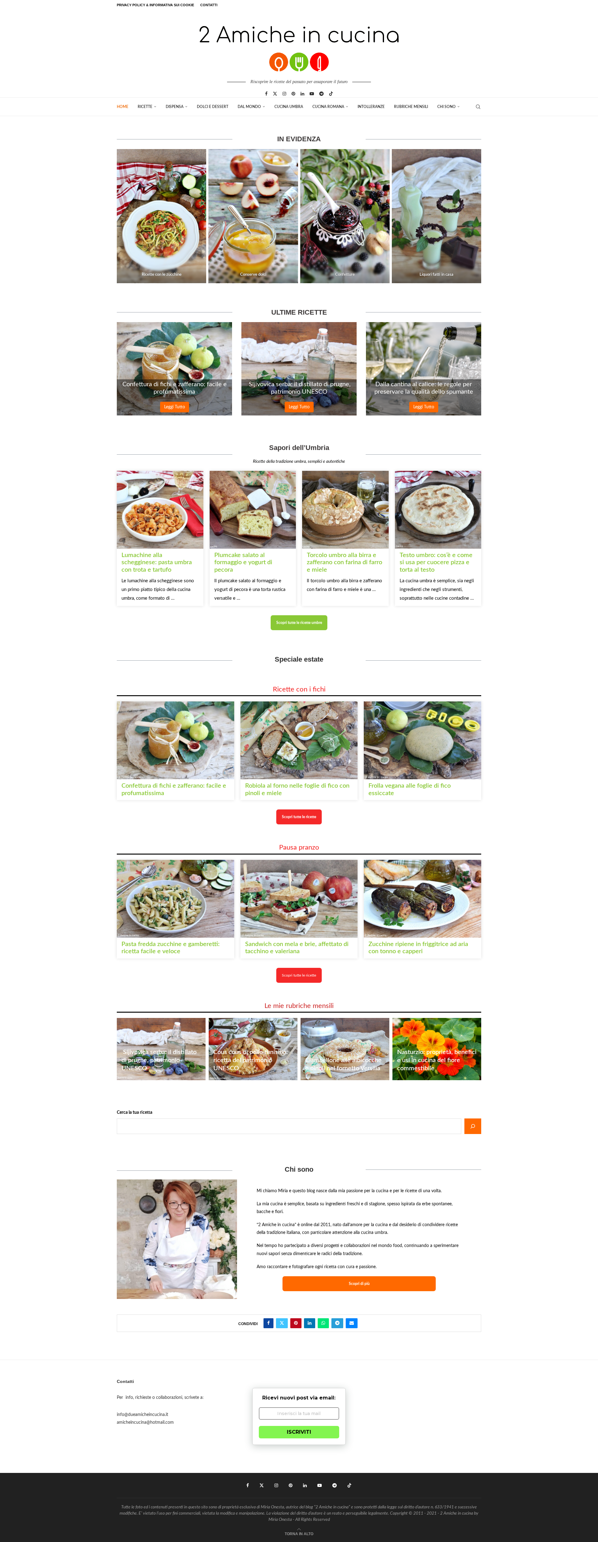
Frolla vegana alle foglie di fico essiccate (409, 789)
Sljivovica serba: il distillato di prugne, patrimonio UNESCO (299, 388)
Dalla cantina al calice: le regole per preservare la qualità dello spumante (423, 388)
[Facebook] (266, 93)
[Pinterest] (293, 93)
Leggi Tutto (174, 407)
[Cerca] (472, 1126)
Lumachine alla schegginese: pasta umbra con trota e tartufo (156, 562)
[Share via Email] (352, 1323)
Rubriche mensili (411, 107)
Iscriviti (299, 1432)
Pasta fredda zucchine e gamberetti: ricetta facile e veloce (170, 947)
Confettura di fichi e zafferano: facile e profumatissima (174, 388)
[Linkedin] (302, 93)
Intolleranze (371, 107)
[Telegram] (321, 93)
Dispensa (174, 107)
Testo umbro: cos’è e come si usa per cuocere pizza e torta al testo (436, 562)
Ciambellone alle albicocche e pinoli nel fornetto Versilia (343, 1064)
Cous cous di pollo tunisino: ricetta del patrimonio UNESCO (250, 1060)
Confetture (345, 275)
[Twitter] (275, 93)
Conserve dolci (253, 275)
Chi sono (446, 107)
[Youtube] (312, 93)
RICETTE (145, 107)
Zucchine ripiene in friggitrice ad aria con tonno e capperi (418, 947)
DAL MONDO (249, 107)
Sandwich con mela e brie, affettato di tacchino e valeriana (297, 947)
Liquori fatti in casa (436, 275)
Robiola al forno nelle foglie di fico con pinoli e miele (297, 789)
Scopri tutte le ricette (299, 975)
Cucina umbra (288, 107)
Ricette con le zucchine (162, 275)
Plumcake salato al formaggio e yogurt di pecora (243, 562)
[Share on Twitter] (282, 1323)
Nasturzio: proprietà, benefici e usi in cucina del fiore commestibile (437, 1060)
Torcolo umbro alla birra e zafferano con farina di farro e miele (344, 562)
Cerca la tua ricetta (134, 1112)
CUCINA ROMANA (328, 107)
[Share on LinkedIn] (309, 1323)
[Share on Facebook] (268, 1323)
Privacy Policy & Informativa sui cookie (155, 5)
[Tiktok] (331, 93)
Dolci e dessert (212, 107)
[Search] (478, 107)
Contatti (208, 5)
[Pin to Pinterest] (295, 1323)
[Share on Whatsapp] (323, 1323)
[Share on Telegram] (337, 1323)
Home (122, 107)
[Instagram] (284, 93)
